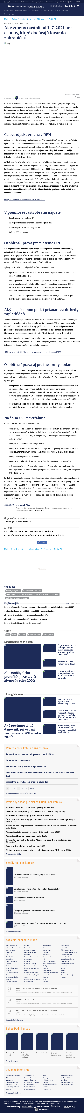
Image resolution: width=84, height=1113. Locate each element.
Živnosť (6, 10)
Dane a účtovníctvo (12, 961)
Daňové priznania (20, 900)
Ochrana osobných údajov (20, 1103)
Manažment (18, 10)
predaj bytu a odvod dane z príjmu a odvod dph (27, 782)
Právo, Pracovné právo (49, 963)
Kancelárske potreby (30, 1080)
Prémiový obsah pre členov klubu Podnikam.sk (34, 802)
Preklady (45, 1082)
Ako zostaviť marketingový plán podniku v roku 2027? (26, 615)
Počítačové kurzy (48, 1080)
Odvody (57, 10)
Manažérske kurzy (29, 1087)
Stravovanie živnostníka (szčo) (56, 1054)
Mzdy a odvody (28, 981)
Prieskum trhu (47, 1089)
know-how (22, 635)
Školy (44, 979)
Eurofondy (9, 979)
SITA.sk (15, 2)
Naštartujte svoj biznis (13, 591)
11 (26, 788)
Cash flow (9, 952)
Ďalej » (32, 788)
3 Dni (67, 603)
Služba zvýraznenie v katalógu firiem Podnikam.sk (26, 1055)
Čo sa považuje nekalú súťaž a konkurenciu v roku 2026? (34, 911)
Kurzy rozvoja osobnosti (31, 1082)
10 (22, 788)
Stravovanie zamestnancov (18, 760)
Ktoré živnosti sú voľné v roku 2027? (66, 663)
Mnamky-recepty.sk (37, 2)
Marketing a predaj (30, 963)
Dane (52, 10)
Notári (44, 1075)
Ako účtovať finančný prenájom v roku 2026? (26, 836)
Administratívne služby (13, 1075)
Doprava (8, 963)
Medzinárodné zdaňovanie (32, 979)
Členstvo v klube (9, 14)
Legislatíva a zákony (30, 950)
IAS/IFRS (27, 945)
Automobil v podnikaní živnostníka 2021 (70, 1055)
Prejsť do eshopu (12, 1061)
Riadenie (45, 968)
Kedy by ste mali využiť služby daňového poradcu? (66, 701)
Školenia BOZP (65, 1078)
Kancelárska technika (30, 1078)
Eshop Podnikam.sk (18, 1028)
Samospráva (46, 975)
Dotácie (8, 966)
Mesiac (78, 603)
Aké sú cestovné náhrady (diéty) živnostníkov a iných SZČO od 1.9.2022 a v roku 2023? (32, 594)
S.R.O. (11, 10)
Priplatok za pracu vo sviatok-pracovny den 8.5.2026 (29, 754)
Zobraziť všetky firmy (13, 1093)
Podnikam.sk (25, 2)
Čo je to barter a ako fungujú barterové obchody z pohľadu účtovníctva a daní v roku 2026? (67, 715)
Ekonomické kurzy (11, 1084)
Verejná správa (65, 957)
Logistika (27, 954)
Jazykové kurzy (29, 1075)
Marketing (26, 10)
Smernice (45, 981)
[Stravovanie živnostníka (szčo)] (57, 1041)
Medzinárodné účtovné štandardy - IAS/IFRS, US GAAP (31, 968)
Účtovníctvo (45, 10)
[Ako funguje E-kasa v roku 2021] (12, 1041)
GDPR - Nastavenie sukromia (53, 1103)
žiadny (63, 970)
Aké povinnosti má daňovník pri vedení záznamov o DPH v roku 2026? (22, 731)
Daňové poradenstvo (12, 1082)
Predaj (45, 966)
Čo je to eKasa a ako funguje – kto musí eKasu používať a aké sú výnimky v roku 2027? (39, 607)
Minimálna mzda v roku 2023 (32, 591)
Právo (44, 959)
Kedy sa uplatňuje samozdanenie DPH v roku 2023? (25, 200)
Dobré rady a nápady (52, 2)
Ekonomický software (12, 1087)
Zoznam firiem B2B (17, 1070)
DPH (27, 23)
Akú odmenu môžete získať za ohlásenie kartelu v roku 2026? (37, 889)
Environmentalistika (12, 977)
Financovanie (35, 10)
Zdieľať (43, 542)
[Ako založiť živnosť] (42, 1041)
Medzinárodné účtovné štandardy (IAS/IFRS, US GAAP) (31, 975)
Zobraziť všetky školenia (14, 1020)
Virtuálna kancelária (67, 1084)
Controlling (9, 959)
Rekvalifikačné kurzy (67, 1075)
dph (7, 635)
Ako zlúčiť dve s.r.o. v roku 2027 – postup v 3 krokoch (28, 531)
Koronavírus (28, 948)
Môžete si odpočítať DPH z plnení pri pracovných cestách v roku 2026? (33, 352)
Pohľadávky (46, 954)
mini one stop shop (34, 635)
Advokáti (8, 1078)
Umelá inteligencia (66, 954)
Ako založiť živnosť (41, 1053)
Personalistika (47, 952)
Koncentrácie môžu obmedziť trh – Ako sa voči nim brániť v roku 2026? (40, 923)
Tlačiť (78, 97)
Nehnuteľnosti (47, 945)
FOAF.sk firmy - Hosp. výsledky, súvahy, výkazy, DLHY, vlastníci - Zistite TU (33, 549)
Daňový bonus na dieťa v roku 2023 (16, 598)
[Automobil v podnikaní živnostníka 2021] (72, 1041)
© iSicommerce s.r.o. (15, 1101)
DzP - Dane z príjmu (12, 972)
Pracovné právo (47, 957)
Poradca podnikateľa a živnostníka (27, 748)
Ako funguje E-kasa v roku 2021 (18, 522)
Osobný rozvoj (47, 948)
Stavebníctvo (65, 945)
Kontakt (43, 1103)
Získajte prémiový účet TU (36, 6)
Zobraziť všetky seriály (14, 931)
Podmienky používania (34, 1103)
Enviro (8, 975)
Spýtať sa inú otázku (29, 793)
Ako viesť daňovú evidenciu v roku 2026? (29, 898)
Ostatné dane (47, 950)
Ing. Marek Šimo (23, 98)
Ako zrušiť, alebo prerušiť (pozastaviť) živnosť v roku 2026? (20, 677)
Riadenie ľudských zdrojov (50, 972)
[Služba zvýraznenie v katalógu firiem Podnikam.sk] (27, 1041)
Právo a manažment (49, 961)
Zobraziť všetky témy (13, 793)
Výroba (63, 968)
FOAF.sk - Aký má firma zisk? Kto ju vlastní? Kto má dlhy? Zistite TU (30, 19)
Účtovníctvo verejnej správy (69, 952)
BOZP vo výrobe (11, 950)
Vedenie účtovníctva (67, 1082)
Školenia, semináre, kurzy (21, 940)
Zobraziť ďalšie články (13, 854)
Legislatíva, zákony (30, 952)
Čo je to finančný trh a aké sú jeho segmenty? (22, 623)
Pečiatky (45, 1078)
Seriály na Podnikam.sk (20, 863)
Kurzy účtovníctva (29, 1084)
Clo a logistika (10, 957)
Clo (7, 954)
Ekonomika (64, 10)
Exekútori (8, 1089)
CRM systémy (10, 1080)
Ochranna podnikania (22, 877)
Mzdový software (29, 1089)
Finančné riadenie (11, 981)
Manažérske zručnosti (31, 957)
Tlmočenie (64, 1080)
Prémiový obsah (48, 635)
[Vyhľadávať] (51, 6)
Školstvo (45, 977)
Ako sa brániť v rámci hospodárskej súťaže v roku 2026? (34, 875)
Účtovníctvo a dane (67, 950)
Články (16, 23)
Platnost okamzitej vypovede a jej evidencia (26, 766)
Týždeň (72, 603)
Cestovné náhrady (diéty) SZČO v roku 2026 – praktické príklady (34, 535)
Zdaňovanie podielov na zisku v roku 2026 (25, 846)
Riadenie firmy (47, 970)
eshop (14, 635)
